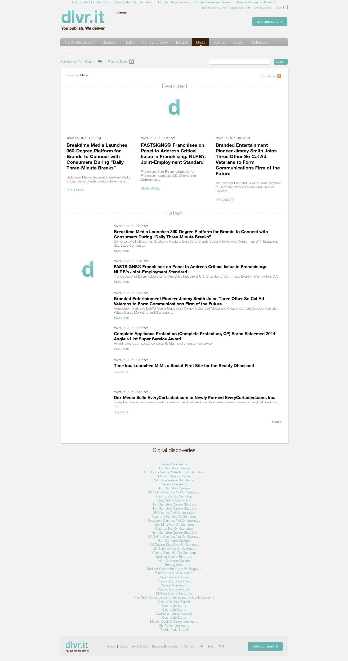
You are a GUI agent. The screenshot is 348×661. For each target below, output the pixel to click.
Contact (189, 646)
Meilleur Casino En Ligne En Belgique (174, 569)
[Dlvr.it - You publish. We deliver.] (101, 20)
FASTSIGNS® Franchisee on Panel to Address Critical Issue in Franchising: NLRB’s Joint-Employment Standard (173, 153)
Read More (76, 190)
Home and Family (155, 42)
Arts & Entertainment (79, 42)
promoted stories (214, 7)
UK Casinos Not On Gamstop (174, 512)
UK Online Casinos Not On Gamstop (174, 492)
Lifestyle (182, 42)
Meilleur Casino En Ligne (174, 557)
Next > (277, 421)
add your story (268, 21)
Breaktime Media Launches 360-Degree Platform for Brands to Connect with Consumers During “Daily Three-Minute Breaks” (97, 156)
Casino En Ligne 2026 (174, 581)
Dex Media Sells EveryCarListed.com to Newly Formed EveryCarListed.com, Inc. (194, 397)
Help (211, 646)
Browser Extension (164, 646)
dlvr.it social (262, 7)
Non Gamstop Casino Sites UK (174, 504)
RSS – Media (268, 76)
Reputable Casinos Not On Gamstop (174, 520)
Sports (238, 42)
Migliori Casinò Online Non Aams (174, 621)
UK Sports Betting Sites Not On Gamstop (174, 472)
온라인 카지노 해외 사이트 (174, 573)
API (201, 646)
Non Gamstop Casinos (174, 468)
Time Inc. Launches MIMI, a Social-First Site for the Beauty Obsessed (184, 365)
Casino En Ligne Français (174, 613)
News (70, 75)
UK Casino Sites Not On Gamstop (174, 544)
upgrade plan (240, 7)
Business (109, 42)
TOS (221, 646)
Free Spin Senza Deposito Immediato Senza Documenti (174, 597)
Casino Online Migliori (174, 601)
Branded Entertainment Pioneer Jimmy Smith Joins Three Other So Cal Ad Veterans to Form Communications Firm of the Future (248, 159)
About (124, 646)
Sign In (281, 7)
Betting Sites (174, 565)
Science (219, 42)
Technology (259, 42)
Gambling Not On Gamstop (174, 524)
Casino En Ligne (174, 605)
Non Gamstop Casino (174, 561)
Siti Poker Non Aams (174, 625)
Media (200, 42)
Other (68, 51)
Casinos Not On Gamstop (174, 528)
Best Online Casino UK (174, 500)
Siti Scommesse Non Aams (174, 480)
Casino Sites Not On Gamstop (174, 516)
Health (129, 42)
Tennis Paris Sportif (174, 629)
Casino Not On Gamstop (174, 496)
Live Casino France (174, 577)
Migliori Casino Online (174, 476)
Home (111, 646)
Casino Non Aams (174, 464)
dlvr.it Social (139, 646)
